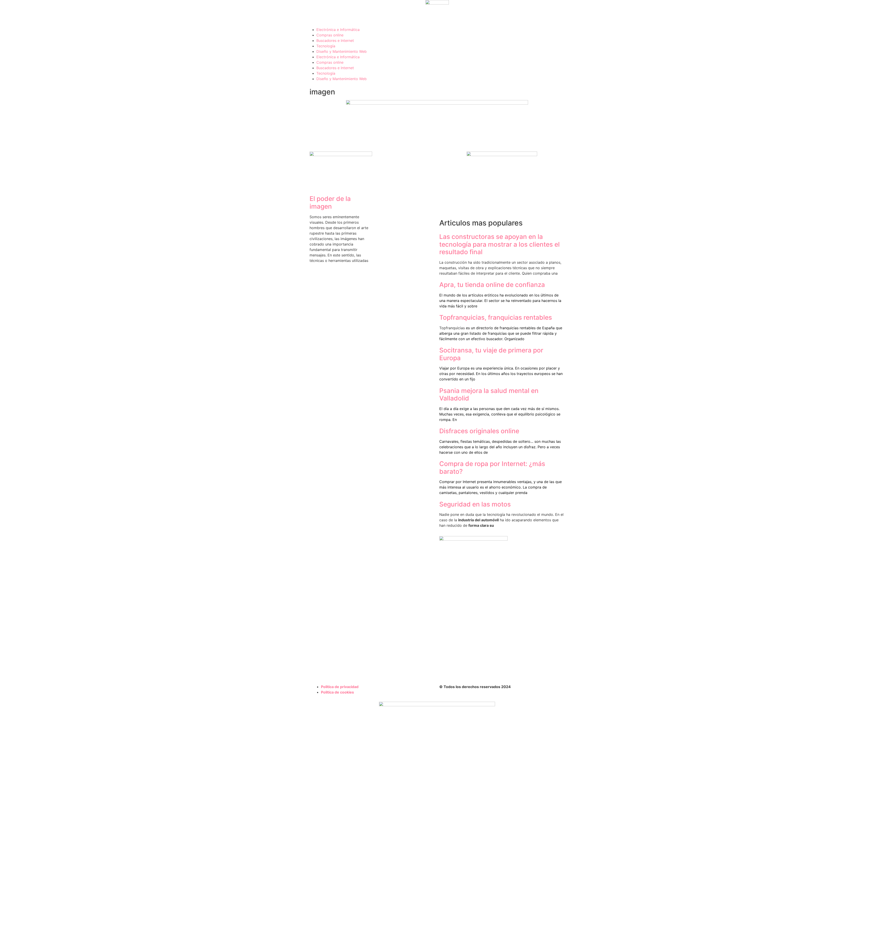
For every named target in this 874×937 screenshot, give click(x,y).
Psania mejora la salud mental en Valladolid (489, 394)
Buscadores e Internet (335, 40)
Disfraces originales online (479, 431)
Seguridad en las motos (475, 504)
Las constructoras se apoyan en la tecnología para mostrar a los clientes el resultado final (499, 244)
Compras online (329, 35)
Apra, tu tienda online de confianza (492, 285)
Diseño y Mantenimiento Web (341, 51)
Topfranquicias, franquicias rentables (495, 317)
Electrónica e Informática (338, 29)
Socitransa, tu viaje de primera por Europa (491, 354)
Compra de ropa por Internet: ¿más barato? (492, 467)
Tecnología (325, 46)
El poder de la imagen (330, 202)
